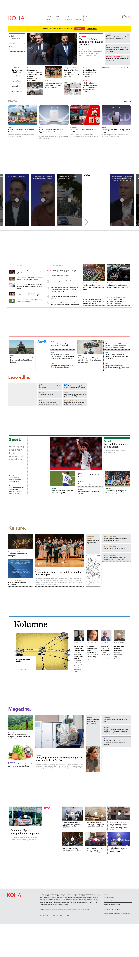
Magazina (68, 19)
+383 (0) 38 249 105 (109, 909)
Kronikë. (110, 283)
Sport (67, 16)
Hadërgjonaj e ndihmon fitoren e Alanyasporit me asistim (16, 453)
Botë (57, 16)
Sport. (11, 486)
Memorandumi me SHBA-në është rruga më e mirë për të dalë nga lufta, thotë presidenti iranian (116, 345)
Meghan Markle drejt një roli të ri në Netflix (93, 722)
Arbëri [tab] (49, 271)
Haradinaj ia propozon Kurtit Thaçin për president (64, 282)
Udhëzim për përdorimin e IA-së (112, 904)
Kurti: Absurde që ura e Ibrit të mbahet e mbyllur (64, 297)
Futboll (107, 441)
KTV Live (13, 46)
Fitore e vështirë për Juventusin (88, 484)
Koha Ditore (12, 43)
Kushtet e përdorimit (109, 901)
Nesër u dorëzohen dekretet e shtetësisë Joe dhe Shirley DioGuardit (93, 301)
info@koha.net (118, 909)
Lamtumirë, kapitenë (17, 71)
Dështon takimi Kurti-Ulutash (60, 275)
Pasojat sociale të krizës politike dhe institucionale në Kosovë (93, 287)
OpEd (48, 19)
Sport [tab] (67, 271)
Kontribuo (79, 28)
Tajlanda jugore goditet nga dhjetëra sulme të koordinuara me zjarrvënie (89, 360)
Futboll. (11, 476)
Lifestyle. (106, 727)
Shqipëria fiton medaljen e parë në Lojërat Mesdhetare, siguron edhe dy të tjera (16, 490)
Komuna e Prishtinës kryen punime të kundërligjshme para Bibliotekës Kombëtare (65, 303)
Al (40, 915)
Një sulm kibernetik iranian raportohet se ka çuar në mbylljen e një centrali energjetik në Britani (62, 356)
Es (54, 915)
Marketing (78, 19)
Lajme (49, 16)
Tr (64, 915)
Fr (50, 915)
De (47, 915)
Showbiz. (90, 717)
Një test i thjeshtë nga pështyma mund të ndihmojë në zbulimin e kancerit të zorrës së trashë (116, 731)
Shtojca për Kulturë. (90, 283)
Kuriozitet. (107, 717)
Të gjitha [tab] (74, 271)
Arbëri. (82, 36)
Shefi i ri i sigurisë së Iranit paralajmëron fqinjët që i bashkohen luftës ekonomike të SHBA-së (117, 367)
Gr (57, 915)
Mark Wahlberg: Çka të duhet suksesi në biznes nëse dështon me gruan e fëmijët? (116, 742)
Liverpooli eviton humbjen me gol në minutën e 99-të (15, 479)
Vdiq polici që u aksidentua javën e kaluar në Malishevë (117, 286)
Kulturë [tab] (61, 271)
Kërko (123, 20)
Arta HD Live (14, 50)
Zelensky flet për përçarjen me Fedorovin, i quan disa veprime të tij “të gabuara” (117, 356)
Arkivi (86, 16)
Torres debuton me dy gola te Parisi (116, 445)
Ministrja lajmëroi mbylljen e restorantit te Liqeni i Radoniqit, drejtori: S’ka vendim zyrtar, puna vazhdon (64, 289)
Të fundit (19, 265)
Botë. (12, 356)
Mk (68, 915)
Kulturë (58, 19)
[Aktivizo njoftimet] (128, 16)
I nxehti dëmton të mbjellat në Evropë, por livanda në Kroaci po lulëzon (22, 360)
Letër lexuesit (92, 28)
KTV (76, 16)
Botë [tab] (55, 271)
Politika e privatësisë (109, 897)
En (44, 915)
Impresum (11, 53)
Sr (61, 915)
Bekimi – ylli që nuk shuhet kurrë (114, 548)
